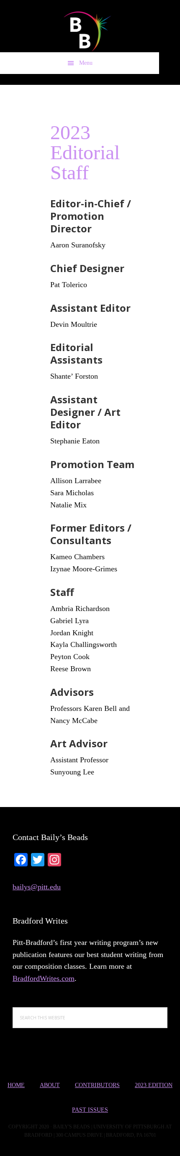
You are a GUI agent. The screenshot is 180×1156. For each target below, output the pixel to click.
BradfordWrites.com (44, 978)
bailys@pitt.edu (37, 887)
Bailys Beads (79, 31)
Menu (86, 63)
